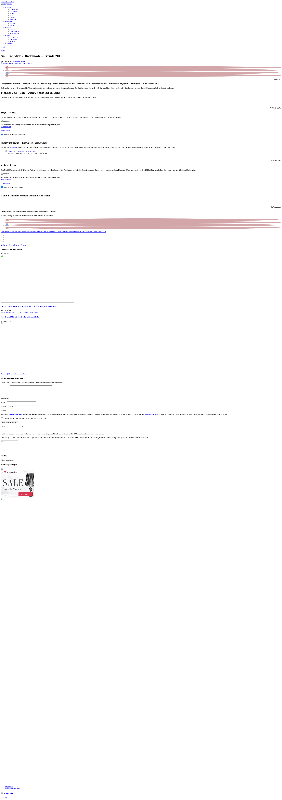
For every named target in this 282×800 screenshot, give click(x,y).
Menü (3, 47)
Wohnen (13, 29)
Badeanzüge (5, 232)
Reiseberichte (14, 33)
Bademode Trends (15, 232)
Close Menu (5, 797)
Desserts (13, 17)
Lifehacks (13, 39)
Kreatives (13, 41)
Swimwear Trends (91, 232)
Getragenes (9, 21)
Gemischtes (9, 35)
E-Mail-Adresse (7, 407)
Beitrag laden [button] (5, 130)
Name (3, 402)
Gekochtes (13, 11)
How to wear (37, 232)
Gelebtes (8, 27)
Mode (3, 51)
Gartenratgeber (15, 31)
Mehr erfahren (6, 127)
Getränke (13, 19)
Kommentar (5, 399)
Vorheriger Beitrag (7, 245)
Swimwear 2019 (79, 232)
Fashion (12, 23)
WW (11, 15)
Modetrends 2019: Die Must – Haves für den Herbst (20, 317)
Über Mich (9, 43)
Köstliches (9, 7)
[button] (7, 68)
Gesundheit (14, 37)
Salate (12, 13)
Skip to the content (7, 2)
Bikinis (24, 232)
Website (3, 411)
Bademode (13, 147)
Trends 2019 (101, 232)
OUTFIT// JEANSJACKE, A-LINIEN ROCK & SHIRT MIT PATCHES (28, 306)
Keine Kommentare (18, 61)
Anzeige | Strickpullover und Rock (14, 374)
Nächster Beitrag (20, 245)
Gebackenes (14, 9)
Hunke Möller (47, 232)
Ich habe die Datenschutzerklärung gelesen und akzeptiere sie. (26, 418)
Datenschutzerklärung (12, 789)
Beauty (12, 25)
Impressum (9, 787)
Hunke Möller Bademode (60, 232)
